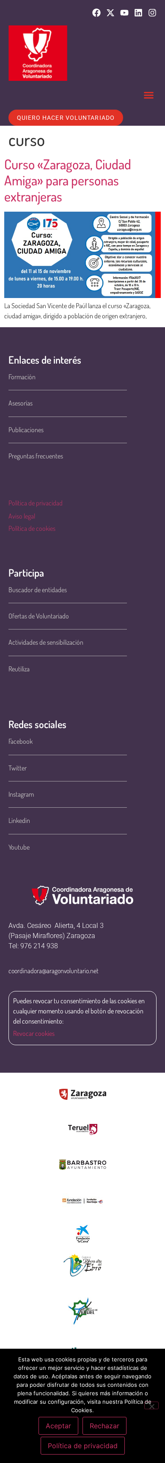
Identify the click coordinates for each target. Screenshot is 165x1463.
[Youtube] (124, 12)
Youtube (19, 847)
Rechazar (104, 1426)
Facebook (20, 741)
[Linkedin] (138, 12)
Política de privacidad (35, 503)
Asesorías (20, 403)
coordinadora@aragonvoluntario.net (53, 970)
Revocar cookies (34, 1033)
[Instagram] (152, 12)
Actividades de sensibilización (45, 642)
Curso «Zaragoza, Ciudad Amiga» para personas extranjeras (67, 180)
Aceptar (58, 1426)
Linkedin (19, 820)
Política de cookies (31, 528)
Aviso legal (21, 516)
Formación (22, 377)
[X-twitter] (110, 12)
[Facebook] (96, 12)
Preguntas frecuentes (35, 456)
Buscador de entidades (37, 589)
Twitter (17, 768)
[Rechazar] (151, 1405)
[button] (149, 95)
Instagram (21, 794)
